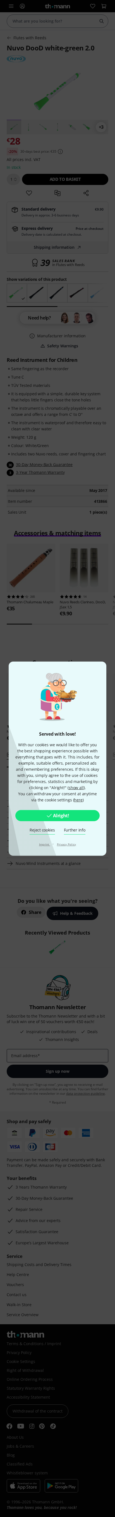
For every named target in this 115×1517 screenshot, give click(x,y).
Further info (74, 830)
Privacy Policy (66, 844)
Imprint (44, 844)
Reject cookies (42, 830)
